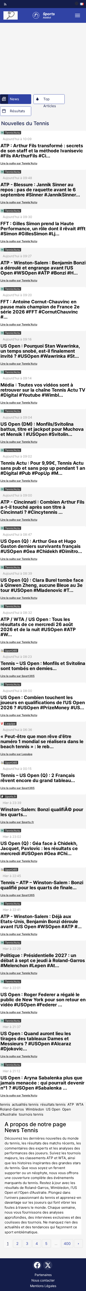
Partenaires (43, 1275)
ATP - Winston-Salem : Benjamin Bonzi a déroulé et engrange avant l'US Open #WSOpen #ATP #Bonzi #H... (43, 268)
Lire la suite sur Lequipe (16, 754)
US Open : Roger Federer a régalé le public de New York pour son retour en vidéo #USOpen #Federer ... (43, 999)
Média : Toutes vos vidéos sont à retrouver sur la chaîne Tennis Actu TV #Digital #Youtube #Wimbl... (42, 390)
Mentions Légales (43, 1286)
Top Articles (49, 100)
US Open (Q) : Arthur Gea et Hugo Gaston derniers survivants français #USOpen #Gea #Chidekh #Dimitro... (41, 546)
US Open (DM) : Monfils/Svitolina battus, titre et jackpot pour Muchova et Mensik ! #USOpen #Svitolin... (42, 429)
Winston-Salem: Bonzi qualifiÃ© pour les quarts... (41, 812)
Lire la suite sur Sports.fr (17, 822)
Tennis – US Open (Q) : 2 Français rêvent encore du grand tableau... (37, 778)
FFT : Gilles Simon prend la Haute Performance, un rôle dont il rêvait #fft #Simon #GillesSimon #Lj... (43, 228)
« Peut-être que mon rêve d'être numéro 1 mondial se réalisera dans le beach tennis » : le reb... (41, 741)
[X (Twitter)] (47, 1265)
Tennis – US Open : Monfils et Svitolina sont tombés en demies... (42, 666)
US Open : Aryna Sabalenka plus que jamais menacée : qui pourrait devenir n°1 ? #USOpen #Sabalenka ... (42, 1083)
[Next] (78, 1243)
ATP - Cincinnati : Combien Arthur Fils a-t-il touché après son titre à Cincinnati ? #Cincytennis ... (42, 507)
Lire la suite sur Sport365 (17, 676)
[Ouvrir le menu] (77, 15)
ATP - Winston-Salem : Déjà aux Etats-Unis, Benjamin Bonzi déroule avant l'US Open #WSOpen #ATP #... (41, 921)
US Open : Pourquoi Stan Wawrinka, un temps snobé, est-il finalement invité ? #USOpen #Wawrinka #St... (40, 351)
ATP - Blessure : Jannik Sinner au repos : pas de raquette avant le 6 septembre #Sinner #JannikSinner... (40, 190)
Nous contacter (43, 1280)
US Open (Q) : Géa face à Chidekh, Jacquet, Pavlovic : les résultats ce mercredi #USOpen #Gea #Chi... (39, 848)
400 (67, 1243)
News (14, 99)
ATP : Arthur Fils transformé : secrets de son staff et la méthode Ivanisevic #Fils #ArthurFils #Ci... (41, 151)
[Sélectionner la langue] (79, 4)
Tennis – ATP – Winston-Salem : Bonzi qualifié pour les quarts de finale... (41, 885)
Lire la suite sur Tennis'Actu (18, 163)
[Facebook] (37, 1265)
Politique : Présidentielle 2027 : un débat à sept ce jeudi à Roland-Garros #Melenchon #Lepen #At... (42, 960)
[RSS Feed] (5, 4)
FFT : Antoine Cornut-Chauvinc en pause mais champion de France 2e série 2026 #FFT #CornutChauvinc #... (40, 309)
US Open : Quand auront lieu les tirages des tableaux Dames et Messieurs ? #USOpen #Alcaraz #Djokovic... (35, 1041)
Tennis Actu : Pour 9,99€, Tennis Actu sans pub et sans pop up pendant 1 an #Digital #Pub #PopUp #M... (42, 468)
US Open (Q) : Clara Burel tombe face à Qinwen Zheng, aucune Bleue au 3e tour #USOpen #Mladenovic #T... (41, 585)
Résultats (17, 111)
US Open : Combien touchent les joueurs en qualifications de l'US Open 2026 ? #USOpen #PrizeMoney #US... (42, 702)
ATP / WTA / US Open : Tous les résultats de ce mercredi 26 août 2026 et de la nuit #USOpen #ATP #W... (38, 627)
